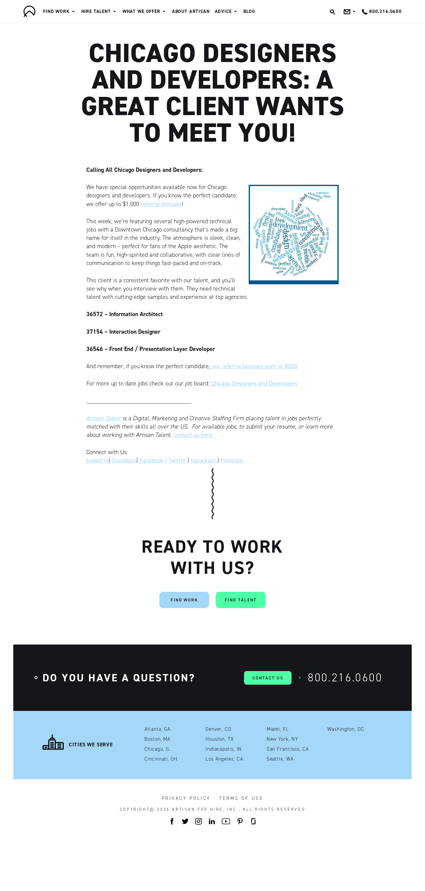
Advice (223, 11)
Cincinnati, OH (161, 759)
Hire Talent (96, 11)
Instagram (204, 460)
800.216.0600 (345, 677)
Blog (249, 11)
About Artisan (191, 11)
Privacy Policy (186, 798)
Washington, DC (345, 729)
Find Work (56, 11)
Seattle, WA (280, 759)
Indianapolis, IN (224, 749)
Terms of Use (241, 798)
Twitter (177, 460)
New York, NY (282, 739)
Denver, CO (218, 729)
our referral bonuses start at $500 (254, 366)
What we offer (141, 11)
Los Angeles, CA (224, 759)
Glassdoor (124, 460)
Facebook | (153, 460)
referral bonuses (161, 204)
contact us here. (193, 435)
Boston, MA (157, 739)
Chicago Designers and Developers (253, 383)
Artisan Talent (103, 418)
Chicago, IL (157, 749)
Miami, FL (278, 729)
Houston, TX (220, 739)
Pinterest (231, 460)
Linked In (97, 460)
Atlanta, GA (157, 729)
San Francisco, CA (288, 749)
